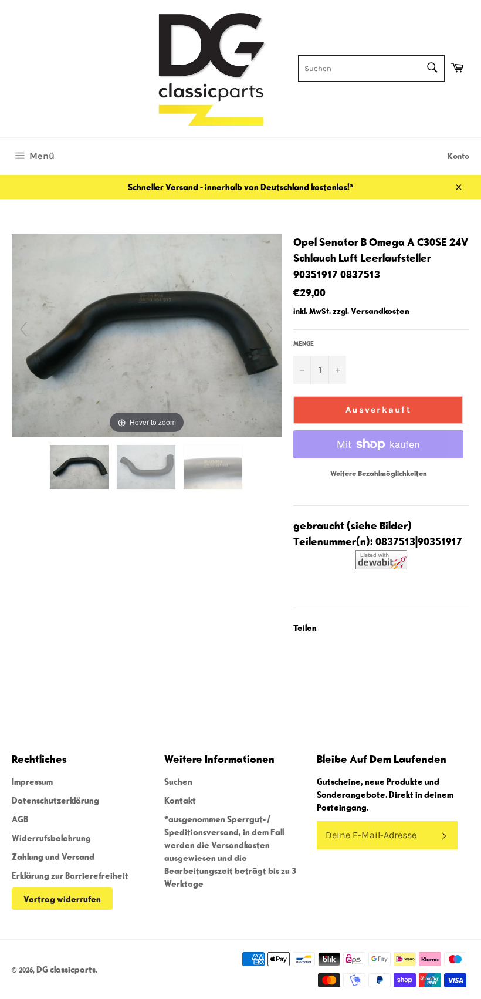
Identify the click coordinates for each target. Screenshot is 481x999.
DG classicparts (66, 969)
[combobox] (371, 68)
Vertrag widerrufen (62, 899)
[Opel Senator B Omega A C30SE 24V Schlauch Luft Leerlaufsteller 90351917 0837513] (80, 467)
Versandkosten (380, 310)
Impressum (32, 781)
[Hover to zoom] (147, 334)
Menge (303, 343)
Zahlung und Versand (53, 856)
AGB (20, 819)
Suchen (178, 781)
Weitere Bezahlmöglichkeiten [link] (378, 473)
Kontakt (180, 800)
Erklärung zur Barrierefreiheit (70, 875)
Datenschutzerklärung (55, 800)
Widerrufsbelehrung (51, 837)
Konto (458, 156)
